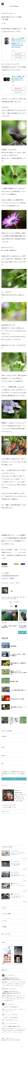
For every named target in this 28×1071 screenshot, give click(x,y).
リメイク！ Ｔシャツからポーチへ (18, 885)
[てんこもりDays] (14, 6)
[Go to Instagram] (16, 606)
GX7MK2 (6, 573)
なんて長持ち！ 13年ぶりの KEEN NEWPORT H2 (9, 626)
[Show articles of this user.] (4, 590)
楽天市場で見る (18, 54)
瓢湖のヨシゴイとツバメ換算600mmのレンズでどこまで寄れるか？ (18, 673)
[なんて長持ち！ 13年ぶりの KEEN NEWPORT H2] (9, 615)
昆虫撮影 (11, 578)
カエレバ (15, 85)
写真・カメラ (13, 13)
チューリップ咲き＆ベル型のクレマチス (12, 1026)
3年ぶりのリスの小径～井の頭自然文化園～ (15, 864)
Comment (3, 736)
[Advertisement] (14, 828)
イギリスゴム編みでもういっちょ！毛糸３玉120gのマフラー (18, 897)
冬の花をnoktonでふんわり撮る (17, 699)
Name (2, 747)
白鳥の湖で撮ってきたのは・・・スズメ (18, 708)
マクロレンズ (5, 578)
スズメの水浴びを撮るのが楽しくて (18, 690)
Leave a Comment (4, 582)
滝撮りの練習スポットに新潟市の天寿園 (18, 664)
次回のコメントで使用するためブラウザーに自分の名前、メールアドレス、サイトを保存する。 (13, 773)
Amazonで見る (18, 57)
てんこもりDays (15, 602)
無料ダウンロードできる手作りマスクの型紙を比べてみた (18, 853)
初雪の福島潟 (13, 646)
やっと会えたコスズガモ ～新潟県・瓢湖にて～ (17, 655)
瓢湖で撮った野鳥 (14, 681)
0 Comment (3, 23)
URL (2, 763)
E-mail (3, 755)
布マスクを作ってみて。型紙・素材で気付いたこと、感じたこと (18, 875)
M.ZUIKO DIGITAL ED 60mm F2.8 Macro (10, 575)
